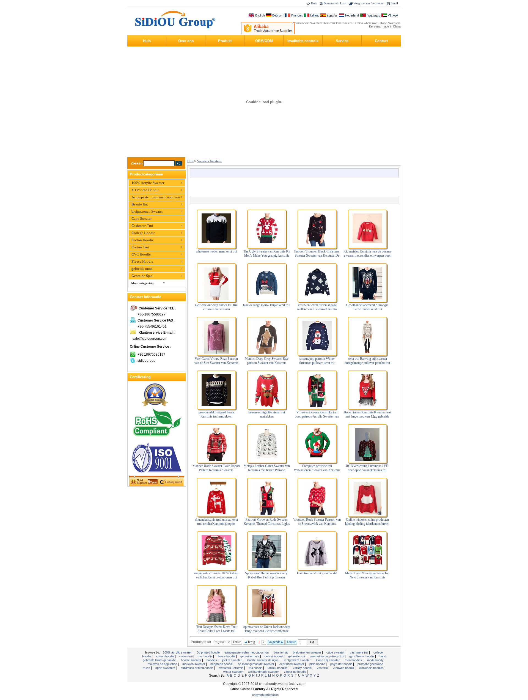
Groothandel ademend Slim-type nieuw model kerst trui (367, 307)
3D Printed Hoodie (145, 190)
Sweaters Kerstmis (209, 161)
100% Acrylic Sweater (147, 183)
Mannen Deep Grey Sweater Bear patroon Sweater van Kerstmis (267, 361)
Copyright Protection (265, 694)
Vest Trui (322, 667)
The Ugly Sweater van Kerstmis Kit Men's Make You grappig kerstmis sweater (266, 255)
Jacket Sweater (232, 660)
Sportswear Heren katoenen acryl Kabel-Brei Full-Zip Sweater (266, 575)
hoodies (212, 660)
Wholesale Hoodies (371, 667)
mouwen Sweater (194, 664)
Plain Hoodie (317, 664)
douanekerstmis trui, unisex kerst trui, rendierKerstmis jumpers (216, 522)
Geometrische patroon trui (327, 656)
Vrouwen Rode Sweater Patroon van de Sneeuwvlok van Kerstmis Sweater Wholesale (317, 524)
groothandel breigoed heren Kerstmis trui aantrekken (216, 414)
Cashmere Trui (142, 226)
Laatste (291, 642)
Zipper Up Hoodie (295, 671)
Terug (251, 642)
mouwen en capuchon (163, 664)
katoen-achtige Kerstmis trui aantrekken (266, 414)
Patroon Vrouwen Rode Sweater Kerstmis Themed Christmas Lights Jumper (267, 524)
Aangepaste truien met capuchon (155, 197)
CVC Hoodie (141, 254)
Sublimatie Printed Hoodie (197, 667)
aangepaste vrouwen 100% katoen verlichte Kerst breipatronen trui (216, 575)
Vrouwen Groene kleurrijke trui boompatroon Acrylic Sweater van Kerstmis (317, 416)
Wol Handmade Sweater (264, 671)
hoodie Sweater (191, 660)
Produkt (225, 41)
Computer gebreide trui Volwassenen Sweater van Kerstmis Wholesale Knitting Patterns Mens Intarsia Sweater (317, 472)
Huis (314, 3)
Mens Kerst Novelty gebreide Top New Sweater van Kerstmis (367, 575)
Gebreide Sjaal (142, 276)
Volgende (274, 642)
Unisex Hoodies (278, 667)
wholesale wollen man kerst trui (216, 251)
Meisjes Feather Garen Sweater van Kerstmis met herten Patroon (267, 468)
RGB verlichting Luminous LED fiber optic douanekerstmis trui (367, 468)
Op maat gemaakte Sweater (256, 664)
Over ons (186, 41)
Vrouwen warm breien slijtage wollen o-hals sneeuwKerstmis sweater (317, 309)
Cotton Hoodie (142, 240)
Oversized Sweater (292, 664)
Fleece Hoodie (142, 261)
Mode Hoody (375, 660)
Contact (381, 41)
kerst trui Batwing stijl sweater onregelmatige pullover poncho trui (367, 361)
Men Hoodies (354, 660)
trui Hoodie (256, 667)
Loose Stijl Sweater (328, 660)
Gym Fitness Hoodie (362, 656)
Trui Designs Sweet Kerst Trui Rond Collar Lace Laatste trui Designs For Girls (216, 631)
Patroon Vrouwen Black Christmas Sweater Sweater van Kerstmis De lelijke (317, 255)
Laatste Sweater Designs (263, 660)
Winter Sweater (233, 671)
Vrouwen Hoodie (344, 667)
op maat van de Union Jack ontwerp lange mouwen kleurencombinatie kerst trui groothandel (266, 631)
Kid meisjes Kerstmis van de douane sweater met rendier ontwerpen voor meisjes (367, 255)
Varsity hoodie (302, 667)
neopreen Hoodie (221, 664)
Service (342, 41)
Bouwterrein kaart (335, 3)
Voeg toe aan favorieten (368, 3)
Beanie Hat (139, 204)
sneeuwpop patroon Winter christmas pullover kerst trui (317, 361)
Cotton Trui (140, 247)
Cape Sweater (141, 218)
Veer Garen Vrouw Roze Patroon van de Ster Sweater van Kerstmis (216, 361)
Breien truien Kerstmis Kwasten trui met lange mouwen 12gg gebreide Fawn (367, 416)
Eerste (237, 642)
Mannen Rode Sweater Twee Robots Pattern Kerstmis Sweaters (216, 468)
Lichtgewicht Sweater (298, 660)
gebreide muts (141, 269)
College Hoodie (143, 233)
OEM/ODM (264, 41)
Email (394, 3)
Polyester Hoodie (341, 664)
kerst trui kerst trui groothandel (317, 573)
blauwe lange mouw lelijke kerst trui (266, 305)
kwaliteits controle (302, 41)
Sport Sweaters (165, 667)
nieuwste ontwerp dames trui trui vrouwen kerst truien (216, 307)
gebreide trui (297, 656)
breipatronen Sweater (147, 211)
